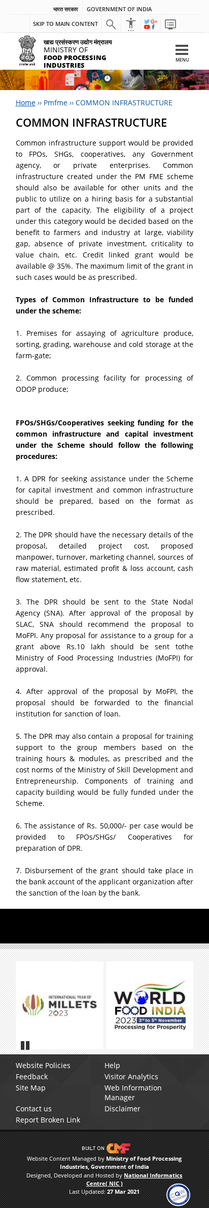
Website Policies (43, 1065)
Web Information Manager (133, 1092)
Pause (26, 1045)
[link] (178, 1194)
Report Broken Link (48, 1120)
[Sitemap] (170, 24)
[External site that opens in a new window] (150, 1005)
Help (112, 1065)
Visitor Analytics (131, 1076)
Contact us (34, 1108)
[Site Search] (111, 24)
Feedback (32, 1076)
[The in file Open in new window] (59, 1005)
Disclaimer (122, 1108)
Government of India (119, 9)
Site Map (31, 1087)
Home (26, 102)
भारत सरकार (65, 9)
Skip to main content (65, 23)
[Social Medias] (150, 24)
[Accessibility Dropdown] (131, 24)
